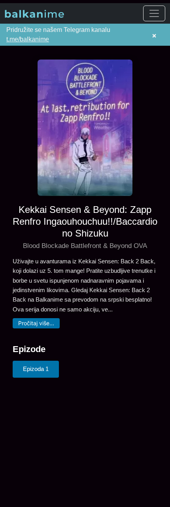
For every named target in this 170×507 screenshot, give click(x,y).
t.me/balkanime (27, 39)
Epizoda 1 (36, 368)
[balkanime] (34, 13)
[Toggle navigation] (154, 13)
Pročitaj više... (36, 323)
